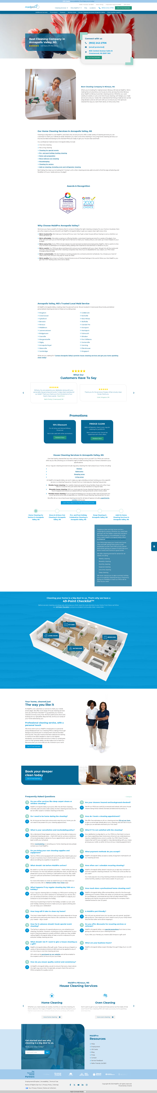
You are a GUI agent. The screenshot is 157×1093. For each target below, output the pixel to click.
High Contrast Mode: (77, 1091)
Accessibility (44, 1081)
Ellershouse (85, 348)
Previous (23, 393)
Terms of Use (54, 1081)
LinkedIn (83, 1085)
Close (116, 642)
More (50, 1017)
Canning (84, 345)
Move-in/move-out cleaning (49, 159)
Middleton (43, 327)
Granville (42, 336)
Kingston (42, 313)
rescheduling (39, 844)
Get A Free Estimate (33, 746)
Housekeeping (44, 161)
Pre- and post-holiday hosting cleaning (53, 153)
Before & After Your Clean (55, 882)
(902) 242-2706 (108, 8)
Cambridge (43, 351)
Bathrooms (79, 471)
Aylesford (42, 319)
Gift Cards (66, 1)
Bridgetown (43, 333)
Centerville (85, 342)
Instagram (87, 1085)
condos (74, 500)
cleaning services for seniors (115, 539)
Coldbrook (85, 313)
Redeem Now (59, 437)
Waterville (43, 348)
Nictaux (42, 325)
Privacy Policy (47, 1085)
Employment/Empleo (32, 1081)
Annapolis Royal (45, 345)
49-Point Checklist (62, 607)
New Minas (85, 319)
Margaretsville (44, 339)
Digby (41, 342)
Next (134, 393)
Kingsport (85, 351)
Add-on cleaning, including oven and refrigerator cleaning (60, 167)
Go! (47, 1052)
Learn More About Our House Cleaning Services (78, 503)
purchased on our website (51, 954)
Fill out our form (124, 820)
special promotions (112, 929)
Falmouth (85, 333)
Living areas (79, 477)
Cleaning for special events (49, 150)
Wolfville (84, 322)
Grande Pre (85, 325)
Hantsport (85, 330)
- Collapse (128, 796)
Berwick (42, 322)
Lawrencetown (45, 330)
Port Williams (86, 339)
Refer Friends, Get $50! (86, 4)
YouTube (78, 1085)
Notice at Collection (49, 1088)
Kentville (84, 316)
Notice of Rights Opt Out (33, 1085)
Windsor (84, 336)
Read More (61, 396)
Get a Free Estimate (123, 8)
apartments (105, 498)
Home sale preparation (47, 156)
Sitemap (56, 1085)
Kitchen (79, 469)
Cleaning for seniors (46, 164)
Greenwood (43, 316)
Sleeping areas (79, 474)
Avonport (85, 327)
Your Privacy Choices (35, 1088)
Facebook (70, 1085)
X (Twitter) (74, 1085)
